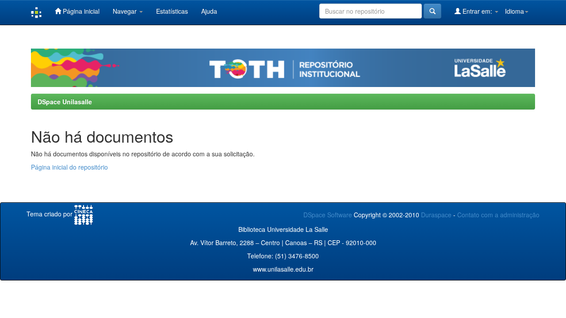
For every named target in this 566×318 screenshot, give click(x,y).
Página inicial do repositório (69, 167)
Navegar (125, 11)
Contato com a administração (498, 214)
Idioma (514, 11)
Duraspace (436, 214)
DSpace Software (327, 214)
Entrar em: (477, 11)
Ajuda (209, 11)
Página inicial (80, 11)
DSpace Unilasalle (65, 101)
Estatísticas (172, 11)
